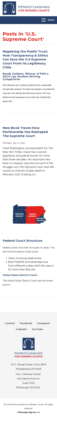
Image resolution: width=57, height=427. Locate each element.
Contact (10, 323)
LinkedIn (21, 329)
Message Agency (27, 412)
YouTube (37, 329)
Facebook (26, 323)
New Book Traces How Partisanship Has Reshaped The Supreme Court (25, 132)
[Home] (29, 8)
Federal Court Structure (22, 241)
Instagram (43, 323)
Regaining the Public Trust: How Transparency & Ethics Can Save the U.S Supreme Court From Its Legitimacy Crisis (25, 59)
